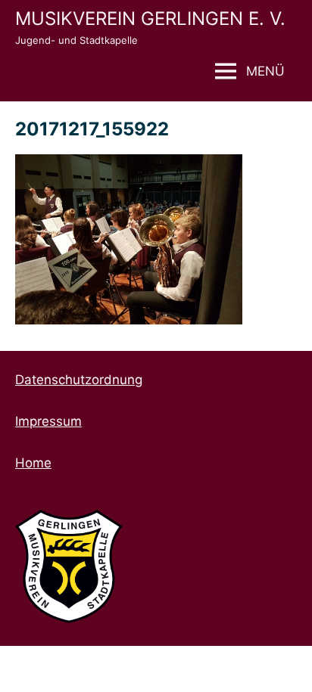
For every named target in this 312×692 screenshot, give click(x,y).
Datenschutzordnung (78, 379)
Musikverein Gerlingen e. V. (150, 18)
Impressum (48, 421)
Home (33, 462)
